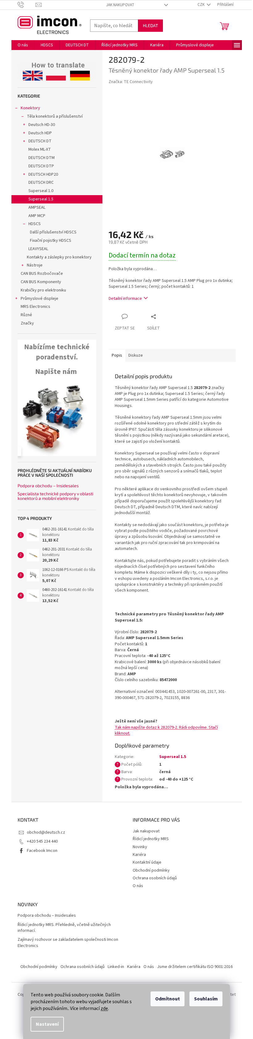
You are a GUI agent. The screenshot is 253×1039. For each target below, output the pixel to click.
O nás (138, 886)
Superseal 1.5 (40, 199)
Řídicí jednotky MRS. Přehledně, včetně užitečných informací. (64, 928)
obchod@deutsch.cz (46, 832)
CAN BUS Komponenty (41, 282)
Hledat (150, 25)
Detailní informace (125, 298)
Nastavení (47, 1024)
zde (104, 1008)
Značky (27, 323)
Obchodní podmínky (151, 870)
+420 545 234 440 (42, 841)
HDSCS (34, 224)
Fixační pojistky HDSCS (50, 240)
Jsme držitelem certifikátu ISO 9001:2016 (195, 967)
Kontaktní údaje (147, 862)
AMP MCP (36, 216)
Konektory (30, 108)
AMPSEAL (36, 207)
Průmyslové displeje (39, 298)
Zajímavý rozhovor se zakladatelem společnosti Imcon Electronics (68, 943)
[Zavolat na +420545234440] (27, 4)
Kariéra (139, 855)
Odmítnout (167, 998)
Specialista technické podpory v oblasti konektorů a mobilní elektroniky (55, 496)
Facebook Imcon (42, 851)
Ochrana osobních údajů (155, 878)
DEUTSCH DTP (41, 166)
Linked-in (116, 967)
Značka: (131, 82)
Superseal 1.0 (40, 191)
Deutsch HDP (40, 133)
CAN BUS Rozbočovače (42, 273)
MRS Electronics (35, 307)
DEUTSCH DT (40, 141)
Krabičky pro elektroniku (43, 290)
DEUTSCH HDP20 (43, 174)
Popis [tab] (117, 355)
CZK (201, 4)
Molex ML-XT (39, 149)
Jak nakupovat (120, 5)
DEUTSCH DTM (41, 158)
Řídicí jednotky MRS (151, 839)
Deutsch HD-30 (41, 125)
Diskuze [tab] (135, 355)
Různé (26, 315)
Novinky (140, 847)
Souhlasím (206, 998)
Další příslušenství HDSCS (53, 232)
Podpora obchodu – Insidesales (48, 485)
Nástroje (35, 265)
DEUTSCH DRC (41, 182)
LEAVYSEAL (38, 249)
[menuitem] (22, 45)
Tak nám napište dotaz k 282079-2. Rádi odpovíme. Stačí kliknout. (166, 730)
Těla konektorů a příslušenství (55, 116)
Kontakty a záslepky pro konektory (59, 257)
